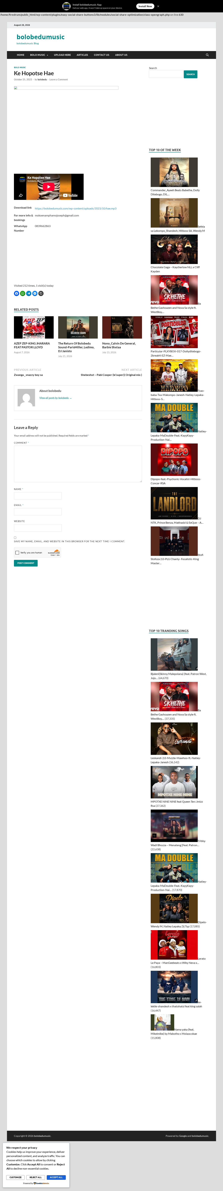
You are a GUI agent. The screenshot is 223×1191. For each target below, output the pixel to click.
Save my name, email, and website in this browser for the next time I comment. (69, 541)
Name (18, 489)
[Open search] (207, 55)
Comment (21, 442)
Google (183, 1135)
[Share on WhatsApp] (22, 293)
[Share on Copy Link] (41, 293)
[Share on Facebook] (16, 293)
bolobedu (42, 79)
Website (19, 521)
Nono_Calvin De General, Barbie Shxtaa (119, 345)
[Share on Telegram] (28, 293)
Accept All (56, 1177)
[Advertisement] (78, 259)
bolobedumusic (41, 37)
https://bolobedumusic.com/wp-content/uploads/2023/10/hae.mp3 (75, 208)
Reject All (36, 1177)
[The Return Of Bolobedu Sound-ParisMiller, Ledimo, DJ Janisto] (78, 328)
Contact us (101, 54)
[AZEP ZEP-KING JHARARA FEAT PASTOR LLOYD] (34, 328)
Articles (82, 54)
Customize (15, 1177)
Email (19, 505)
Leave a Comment (58, 79)
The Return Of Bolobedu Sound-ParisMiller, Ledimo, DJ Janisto (76, 347)
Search (153, 68)
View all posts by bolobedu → (55, 397)
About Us (121, 54)
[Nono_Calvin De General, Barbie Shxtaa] (122, 328)
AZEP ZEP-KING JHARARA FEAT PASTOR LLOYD (32, 345)
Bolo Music (37, 54)
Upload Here (62, 54)
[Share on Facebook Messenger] (34, 293)
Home (20, 54)
